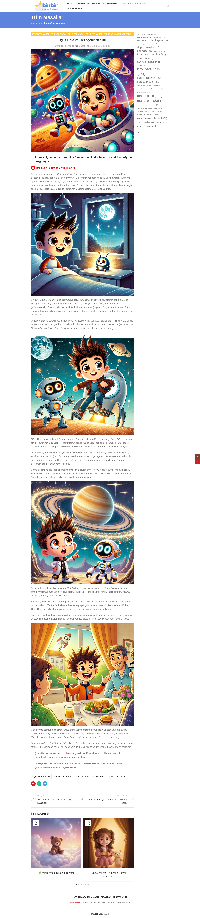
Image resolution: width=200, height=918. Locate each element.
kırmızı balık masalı (143, 92)
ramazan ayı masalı (154, 114)
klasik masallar (142, 85)
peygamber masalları (144, 111)
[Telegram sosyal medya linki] (45, 783)
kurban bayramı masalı (144, 89)
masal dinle (83, 776)
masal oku (100, 776)
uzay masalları (146, 122)
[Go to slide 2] (78, 884)
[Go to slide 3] (81, 884)
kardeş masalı (148, 81)
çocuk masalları (42, 776)
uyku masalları (118, 776)
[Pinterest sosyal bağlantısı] (33, 783)
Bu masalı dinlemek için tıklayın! (55, 167)
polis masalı (141, 114)
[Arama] (168, 6)
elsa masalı (145, 51)
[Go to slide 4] (83, 884)
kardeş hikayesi (149, 77)
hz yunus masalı (143, 65)
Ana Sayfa (36, 23)
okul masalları (153, 105)
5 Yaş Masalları (116, 34)
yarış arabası (161, 122)
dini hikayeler (159, 40)
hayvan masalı (148, 61)
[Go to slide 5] (85, 884)
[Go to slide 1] (76, 884)
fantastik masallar (151, 54)
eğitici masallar (159, 51)
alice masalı (141, 34)
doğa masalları (149, 47)
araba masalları (153, 34)
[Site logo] (47, 6)
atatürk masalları (159, 37)
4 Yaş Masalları (98, 34)
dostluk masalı (152, 44)
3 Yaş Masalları (80, 34)
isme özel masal (65, 753)
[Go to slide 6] (88, 884)
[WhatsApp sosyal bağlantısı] (39, 783)
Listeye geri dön (82, 799)
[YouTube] (33, 168)
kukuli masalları (154, 85)
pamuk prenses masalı (155, 108)
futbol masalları (146, 58)
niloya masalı (142, 105)
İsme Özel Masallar (54, 23)
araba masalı (144, 37)
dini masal (141, 44)
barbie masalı (142, 41)
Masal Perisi (85, 46)
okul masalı (142, 108)
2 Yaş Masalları (62, 34)
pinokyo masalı (157, 111)
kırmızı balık (158, 89)
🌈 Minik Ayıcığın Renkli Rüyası (56, 872)
